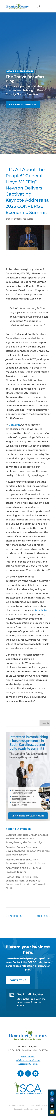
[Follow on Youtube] (35, 1073)
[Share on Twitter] (52, 1106)
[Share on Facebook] (52, 1099)
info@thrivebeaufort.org (28, 1060)
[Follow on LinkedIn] (28, 1073)
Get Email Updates (23, 104)
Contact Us (17, 980)
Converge (14, 424)
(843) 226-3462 (28, 1056)
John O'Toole (14, 219)
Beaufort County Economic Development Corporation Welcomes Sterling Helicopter (28, 851)
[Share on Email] (52, 1112)
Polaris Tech (42, 610)
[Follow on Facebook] (20, 1073)
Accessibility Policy (28, 1064)
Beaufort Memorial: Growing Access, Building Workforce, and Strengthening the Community (27, 838)
